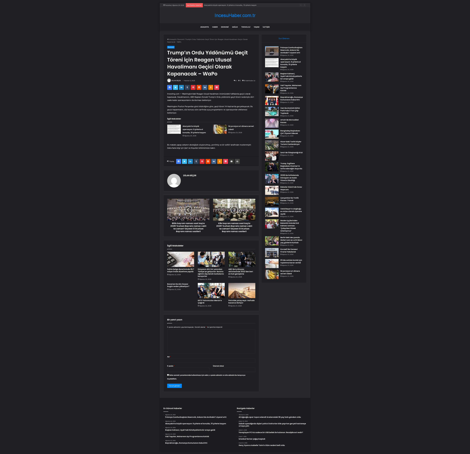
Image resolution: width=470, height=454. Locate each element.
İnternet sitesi (218, 366)
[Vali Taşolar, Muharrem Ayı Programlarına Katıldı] (272, 88)
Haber (215, 27)
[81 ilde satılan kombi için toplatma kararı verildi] (272, 263)
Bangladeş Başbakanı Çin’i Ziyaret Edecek (290, 132)
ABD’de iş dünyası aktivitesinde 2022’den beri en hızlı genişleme (240, 271)
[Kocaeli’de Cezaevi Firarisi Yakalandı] (272, 252)
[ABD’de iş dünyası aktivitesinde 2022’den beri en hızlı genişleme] (241, 259)
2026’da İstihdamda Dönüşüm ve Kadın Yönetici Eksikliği (289, 178)
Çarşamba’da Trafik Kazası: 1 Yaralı (289, 199)
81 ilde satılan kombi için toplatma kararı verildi (291, 261)
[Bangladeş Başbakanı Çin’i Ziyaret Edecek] (272, 134)
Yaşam (256, 27)
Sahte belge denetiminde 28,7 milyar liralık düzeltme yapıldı (180, 270)
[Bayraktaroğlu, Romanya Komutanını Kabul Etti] (272, 100)
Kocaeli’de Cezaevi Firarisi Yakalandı (289, 250)
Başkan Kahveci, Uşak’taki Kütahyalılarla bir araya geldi (224, 5)
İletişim (266, 27)
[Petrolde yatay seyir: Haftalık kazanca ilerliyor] (241, 290)
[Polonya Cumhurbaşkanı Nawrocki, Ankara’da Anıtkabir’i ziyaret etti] (272, 51)
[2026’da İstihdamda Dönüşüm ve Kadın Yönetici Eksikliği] (272, 178)
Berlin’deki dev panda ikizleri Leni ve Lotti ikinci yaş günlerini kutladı (291, 240)
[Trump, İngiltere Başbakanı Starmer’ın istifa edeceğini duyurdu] (272, 166)
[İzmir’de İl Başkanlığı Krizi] (272, 156)
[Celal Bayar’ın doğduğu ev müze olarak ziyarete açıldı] (272, 212)
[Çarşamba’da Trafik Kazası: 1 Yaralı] (272, 201)
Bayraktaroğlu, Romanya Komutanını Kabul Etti (291, 98)
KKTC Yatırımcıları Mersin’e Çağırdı (210, 301)
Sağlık (235, 27)
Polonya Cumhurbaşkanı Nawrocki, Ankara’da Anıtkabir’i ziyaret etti (291, 50)
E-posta (171, 366)
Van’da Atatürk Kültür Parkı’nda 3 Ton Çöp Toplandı (290, 110)
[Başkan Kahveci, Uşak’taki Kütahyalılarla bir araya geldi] (272, 77)
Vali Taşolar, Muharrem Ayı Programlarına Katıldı (290, 88)
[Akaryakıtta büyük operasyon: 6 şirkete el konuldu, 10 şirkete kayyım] (174, 129)
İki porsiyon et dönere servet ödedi (290, 272)
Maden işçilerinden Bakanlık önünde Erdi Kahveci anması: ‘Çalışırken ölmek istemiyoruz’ (289, 225)
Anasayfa (204, 27)
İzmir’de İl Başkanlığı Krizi (291, 152)
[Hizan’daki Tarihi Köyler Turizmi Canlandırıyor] (272, 145)
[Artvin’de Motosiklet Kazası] (272, 123)
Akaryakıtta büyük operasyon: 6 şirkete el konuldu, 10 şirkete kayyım (194, 129)
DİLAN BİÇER (176, 80)
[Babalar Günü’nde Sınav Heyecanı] (272, 190)
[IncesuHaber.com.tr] (235, 15)
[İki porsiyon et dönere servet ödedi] (220, 129)
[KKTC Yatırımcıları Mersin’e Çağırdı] (211, 290)
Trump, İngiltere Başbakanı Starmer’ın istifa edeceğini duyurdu (291, 166)
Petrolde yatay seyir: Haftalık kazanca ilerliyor (241, 301)
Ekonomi (225, 27)
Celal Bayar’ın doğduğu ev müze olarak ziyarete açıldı (291, 211)
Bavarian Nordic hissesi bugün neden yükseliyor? (178, 285)
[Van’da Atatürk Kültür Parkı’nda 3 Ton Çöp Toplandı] (272, 111)
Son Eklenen (284, 38)
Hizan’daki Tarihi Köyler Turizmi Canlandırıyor (290, 142)
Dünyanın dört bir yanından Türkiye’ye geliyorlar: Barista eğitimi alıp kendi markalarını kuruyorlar (211, 272)
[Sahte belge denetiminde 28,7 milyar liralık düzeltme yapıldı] (180, 259)
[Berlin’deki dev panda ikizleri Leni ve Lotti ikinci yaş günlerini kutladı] (272, 240)
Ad (169, 357)
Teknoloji (245, 27)
